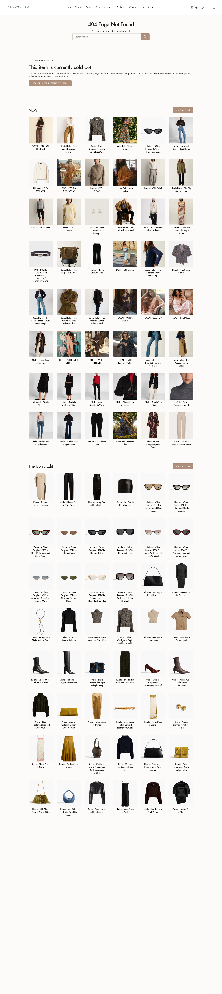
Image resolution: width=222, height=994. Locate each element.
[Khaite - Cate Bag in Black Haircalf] (153, 576)
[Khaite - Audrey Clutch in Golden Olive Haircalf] (69, 706)
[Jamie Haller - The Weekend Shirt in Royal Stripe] (153, 254)
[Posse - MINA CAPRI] (41, 212)
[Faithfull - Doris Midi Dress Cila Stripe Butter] (181, 212)
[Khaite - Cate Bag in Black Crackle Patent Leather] (153, 748)
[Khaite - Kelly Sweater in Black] (69, 621)
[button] (69, 7)
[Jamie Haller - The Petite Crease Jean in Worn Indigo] (41, 302)
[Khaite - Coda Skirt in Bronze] (69, 748)
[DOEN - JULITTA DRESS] (125, 302)
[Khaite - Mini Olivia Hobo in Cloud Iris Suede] (69, 793)
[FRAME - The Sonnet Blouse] (181, 254)
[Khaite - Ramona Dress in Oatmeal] (41, 486)
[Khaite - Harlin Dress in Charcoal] (181, 576)
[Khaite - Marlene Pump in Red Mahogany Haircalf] (153, 664)
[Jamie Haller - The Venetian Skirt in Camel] (181, 344)
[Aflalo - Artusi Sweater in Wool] (97, 386)
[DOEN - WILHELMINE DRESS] (69, 344)
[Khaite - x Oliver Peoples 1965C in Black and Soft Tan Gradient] (125, 576)
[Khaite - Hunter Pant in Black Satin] (69, 486)
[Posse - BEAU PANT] (153, 172)
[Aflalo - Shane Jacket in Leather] (125, 386)
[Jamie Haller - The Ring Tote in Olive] (69, 254)
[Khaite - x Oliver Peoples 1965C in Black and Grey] (125, 531)
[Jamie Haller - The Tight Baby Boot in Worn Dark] (153, 344)
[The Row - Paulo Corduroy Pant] (97, 254)
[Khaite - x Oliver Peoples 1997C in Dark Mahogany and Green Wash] (41, 531)
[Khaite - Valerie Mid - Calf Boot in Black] (41, 664)
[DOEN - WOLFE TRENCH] (97, 344)
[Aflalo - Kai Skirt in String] (41, 386)
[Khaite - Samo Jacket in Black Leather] (97, 793)
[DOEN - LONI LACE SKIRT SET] (41, 130)
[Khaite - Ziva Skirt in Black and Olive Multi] (125, 664)
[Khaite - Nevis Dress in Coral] (41, 748)
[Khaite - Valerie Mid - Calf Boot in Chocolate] (181, 664)
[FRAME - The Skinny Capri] (97, 425)
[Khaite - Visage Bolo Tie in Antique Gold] (41, 621)
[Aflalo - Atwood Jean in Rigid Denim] (181, 130)
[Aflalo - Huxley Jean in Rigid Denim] (41, 425)
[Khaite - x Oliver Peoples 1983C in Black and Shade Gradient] (181, 486)
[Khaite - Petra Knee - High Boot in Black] (69, 664)
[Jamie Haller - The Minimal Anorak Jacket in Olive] (69, 302)
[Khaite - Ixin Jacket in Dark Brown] (153, 793)
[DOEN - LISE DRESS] (125, 254)
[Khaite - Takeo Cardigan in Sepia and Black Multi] (97, 130)
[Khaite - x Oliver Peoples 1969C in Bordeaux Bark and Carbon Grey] (181, 531)
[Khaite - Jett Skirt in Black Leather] (125, 486)
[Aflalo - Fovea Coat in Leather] (41, 344)
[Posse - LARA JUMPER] (69, 212)
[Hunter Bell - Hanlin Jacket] (125, 172)
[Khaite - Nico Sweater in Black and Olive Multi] (41, 706)
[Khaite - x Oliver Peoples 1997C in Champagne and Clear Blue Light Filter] (97, 576)
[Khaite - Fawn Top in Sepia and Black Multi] (97, 621)
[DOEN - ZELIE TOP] (153, 302)
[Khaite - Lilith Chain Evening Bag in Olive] (41, 793)
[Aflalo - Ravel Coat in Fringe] (153, 386)
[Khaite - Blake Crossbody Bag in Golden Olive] (181, 748)
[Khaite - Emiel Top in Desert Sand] (181, 621)
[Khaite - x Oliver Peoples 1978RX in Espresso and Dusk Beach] (153, 486)
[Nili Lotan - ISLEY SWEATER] (41, 172)
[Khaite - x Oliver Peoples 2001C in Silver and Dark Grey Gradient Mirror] (41, 576)
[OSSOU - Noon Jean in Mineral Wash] (181, 425)
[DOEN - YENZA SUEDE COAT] (69, 172)
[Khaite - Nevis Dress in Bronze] (153, 706)
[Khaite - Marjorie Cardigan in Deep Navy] (125, 748)
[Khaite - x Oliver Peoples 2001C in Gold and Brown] (69, 531)
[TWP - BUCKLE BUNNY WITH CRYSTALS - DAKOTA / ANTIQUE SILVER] (41, 254)
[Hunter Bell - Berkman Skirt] (125, 425)
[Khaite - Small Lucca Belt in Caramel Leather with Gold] (125, 706)
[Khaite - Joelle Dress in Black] (125, 793)
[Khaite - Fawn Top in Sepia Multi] (153, 621)
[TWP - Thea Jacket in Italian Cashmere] (153, 212)
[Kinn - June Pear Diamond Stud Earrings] (97, 212)
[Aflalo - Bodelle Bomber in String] (69, 386)
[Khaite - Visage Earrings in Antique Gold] (181, 706)
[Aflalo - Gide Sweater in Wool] (181, 386)
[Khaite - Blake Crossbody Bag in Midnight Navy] (97, 664)
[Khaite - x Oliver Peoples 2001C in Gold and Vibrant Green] (69, 576)
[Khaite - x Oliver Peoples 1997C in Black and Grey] (153, 130)
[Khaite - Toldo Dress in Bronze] (97, 706)
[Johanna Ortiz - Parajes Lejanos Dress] (153, 425)
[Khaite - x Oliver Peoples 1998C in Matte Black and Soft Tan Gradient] (153, 531)
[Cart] (214, 7)
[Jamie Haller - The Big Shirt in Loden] (181, 172)
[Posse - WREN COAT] (97, 172)
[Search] (145, 36)
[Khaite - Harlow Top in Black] (181, 793)
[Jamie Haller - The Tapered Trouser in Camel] (69, 130)
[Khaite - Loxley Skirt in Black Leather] (97, 486)
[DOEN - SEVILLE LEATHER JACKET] (125, 344)
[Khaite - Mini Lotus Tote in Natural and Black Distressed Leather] (97, 748)
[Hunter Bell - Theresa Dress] (125, 130)
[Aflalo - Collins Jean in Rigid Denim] (69, 425)
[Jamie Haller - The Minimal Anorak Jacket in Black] (97, 302)
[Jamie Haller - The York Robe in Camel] (125, 212)
